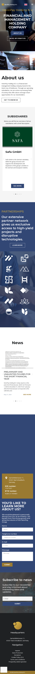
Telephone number (9, 534)
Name (4, 526)
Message (5, 550)
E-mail (4, 542)
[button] (4, 159)
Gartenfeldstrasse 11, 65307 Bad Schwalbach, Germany (17, 480)
